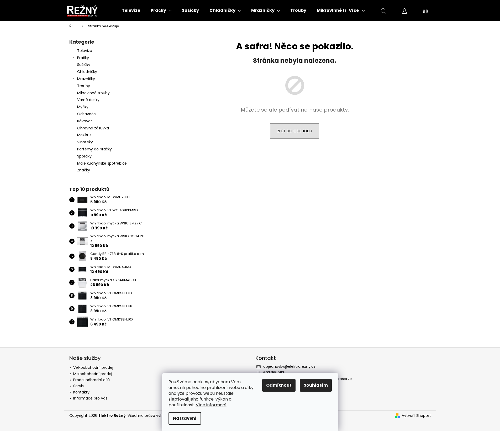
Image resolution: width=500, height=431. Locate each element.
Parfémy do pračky (94, 149)
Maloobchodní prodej (92, 373)
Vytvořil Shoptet (416, 415)
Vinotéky (85, 142)
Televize (84, 50)
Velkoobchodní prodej (93, 367)
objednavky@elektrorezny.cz (289, 366)
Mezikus (84, 135)
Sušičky (83, 64)
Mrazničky (86, 78)
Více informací (211, 405)
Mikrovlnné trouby (93, 93)
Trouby (83, 85)
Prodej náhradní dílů (91, 379)
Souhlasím (316, 385)
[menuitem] (131, 10)
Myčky (82, 106)
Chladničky (87, 71)
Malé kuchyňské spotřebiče (102, 163)
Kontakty (81, 392)
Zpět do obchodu (294, 131)
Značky (83, 170)
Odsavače (86, 114)
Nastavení (185, 418)
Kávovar (84, 121)
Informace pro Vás (90, 398)
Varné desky (88, 99)
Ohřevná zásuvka (93, 128)
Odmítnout (279, 385)
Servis (78, 385)
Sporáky (84, 156)
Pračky (83, 57)
